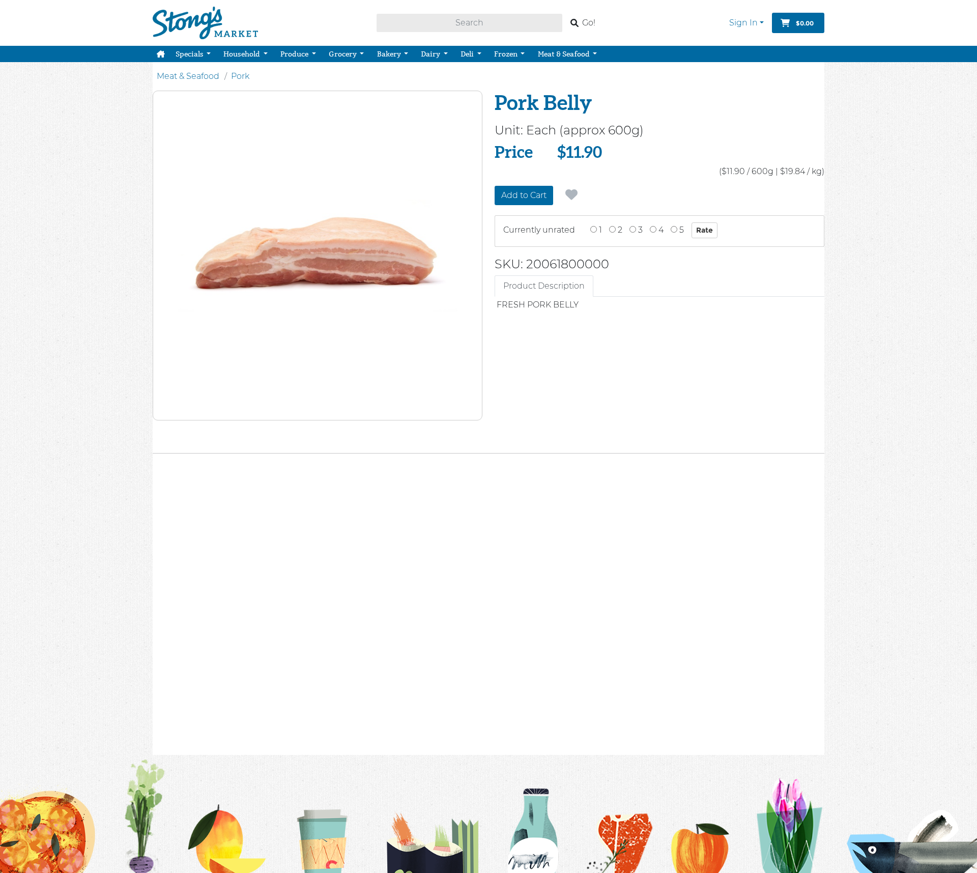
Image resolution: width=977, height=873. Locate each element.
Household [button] (242, 54)
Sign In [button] (743, 22)
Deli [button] (468, 54)
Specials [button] (190, 54)
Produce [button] (295, 54)
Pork (240, 76)
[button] (161, 54)
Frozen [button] (506, 54)
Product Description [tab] (544, 286)
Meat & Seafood (188, 76)
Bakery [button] (390, 54)
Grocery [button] (343, 54)
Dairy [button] (431, 54)
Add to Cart (524, 195)
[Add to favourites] (571, 195)
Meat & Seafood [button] (564, 54)
